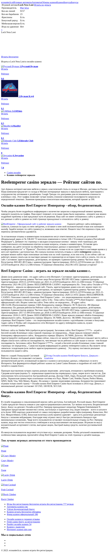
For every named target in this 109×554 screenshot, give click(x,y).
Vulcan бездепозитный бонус (21, 509)
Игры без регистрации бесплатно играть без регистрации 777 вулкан (40, 504)
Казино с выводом (16, 527)
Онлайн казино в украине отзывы (23, 519)
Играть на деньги (42, 5)
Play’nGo (24, 8)
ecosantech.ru (7, 2)
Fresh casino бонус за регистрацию (23, 522)
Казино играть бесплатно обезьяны (24, 512)
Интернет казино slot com (19, 529)
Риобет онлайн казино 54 (19, 524)
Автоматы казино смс (17, 506)
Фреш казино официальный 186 (22, 514)
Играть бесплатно (9, 57)
